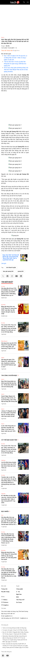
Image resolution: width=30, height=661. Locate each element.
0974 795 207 (15, 618)
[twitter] (3, 276)
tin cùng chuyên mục (9, 375)
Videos (5, 599)
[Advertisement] (15, 108)
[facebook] (7, 276)
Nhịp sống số (4, 341)
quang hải (20, 271)
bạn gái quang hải (8, 271)
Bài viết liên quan (6, 54)
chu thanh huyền (11, 267)
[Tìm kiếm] (23, 2)
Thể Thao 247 (20, 599)
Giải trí (2, 37)
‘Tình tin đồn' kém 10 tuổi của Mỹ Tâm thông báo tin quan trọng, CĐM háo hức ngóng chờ (15, 63)
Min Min (8, 46)
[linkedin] (21, 276)
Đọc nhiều (5, 511)
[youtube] (16, 276)
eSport (2, 357)
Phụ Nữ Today (5, 591)
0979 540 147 (11, 613)
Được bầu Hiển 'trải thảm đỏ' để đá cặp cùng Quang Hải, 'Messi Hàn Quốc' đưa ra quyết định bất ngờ (11, 257)
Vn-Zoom (19, 602)
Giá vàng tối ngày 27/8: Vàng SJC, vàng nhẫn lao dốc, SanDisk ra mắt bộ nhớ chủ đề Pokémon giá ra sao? (8, 363)
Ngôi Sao (19, 594)
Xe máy (3, 286)
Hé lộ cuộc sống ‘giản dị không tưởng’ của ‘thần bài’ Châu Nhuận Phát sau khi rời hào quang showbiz (16, 69)
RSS (17, 597)
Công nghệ (19, 589)
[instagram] (12, 276)
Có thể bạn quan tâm (9, 440)
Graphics (6, 605)
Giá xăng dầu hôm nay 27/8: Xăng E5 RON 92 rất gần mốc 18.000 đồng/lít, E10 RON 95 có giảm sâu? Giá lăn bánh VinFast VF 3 (8, 521)
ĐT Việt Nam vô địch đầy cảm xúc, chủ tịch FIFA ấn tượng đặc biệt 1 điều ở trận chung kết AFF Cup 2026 (8, 499)
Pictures (5, 602)
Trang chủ (4, 589)
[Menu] (28, 2)
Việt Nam (3, 460)
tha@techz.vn (24, 618)
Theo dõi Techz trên (7, 50)
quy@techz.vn (8, 616)
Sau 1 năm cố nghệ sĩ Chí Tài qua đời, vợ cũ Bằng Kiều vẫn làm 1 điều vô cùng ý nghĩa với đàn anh (15, 57)
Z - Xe (18, 591)
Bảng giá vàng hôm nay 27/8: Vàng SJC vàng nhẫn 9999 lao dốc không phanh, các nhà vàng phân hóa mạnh (9, 556)
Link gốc (3, 263)
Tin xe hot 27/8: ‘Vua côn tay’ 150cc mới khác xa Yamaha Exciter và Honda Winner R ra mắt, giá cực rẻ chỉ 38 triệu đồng (8, 328)
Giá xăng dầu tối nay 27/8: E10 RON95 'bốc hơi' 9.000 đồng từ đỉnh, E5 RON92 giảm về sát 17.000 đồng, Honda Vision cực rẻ (9, 292)
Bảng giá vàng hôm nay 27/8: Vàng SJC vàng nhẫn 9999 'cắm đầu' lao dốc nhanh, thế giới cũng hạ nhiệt (9, 310)
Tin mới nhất (7, 282)
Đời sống (3, 304)
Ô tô (2, 515)
